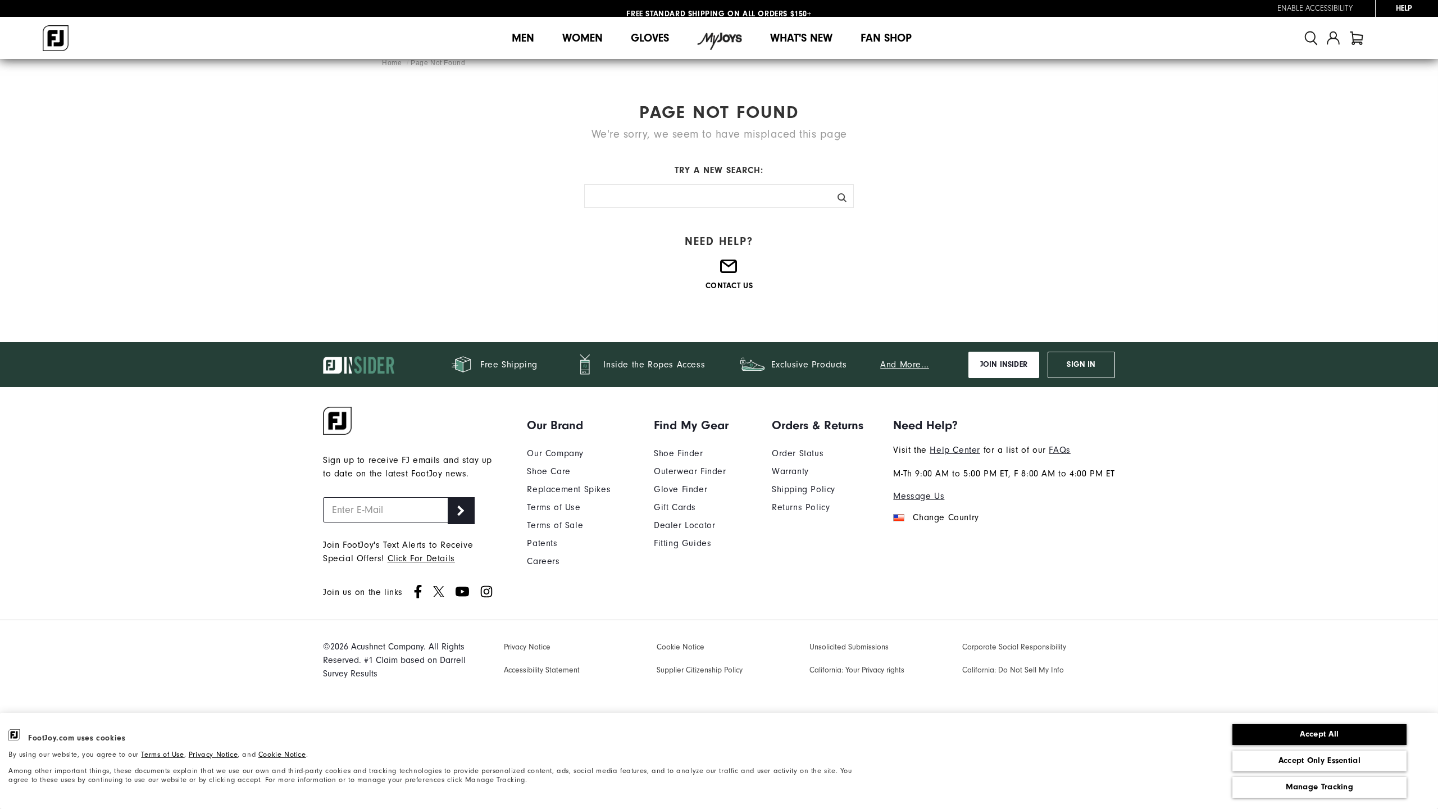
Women (582, 37)
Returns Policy (801, 507)
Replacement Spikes (569, 489)
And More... (904, 365)
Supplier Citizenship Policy (700, 670)
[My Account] (1333, 38)
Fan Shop (886, 37)
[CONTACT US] (729, 271)
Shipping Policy (803, 489)
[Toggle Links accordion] (569, 425)
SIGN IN (1081, 364)
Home (393, 63)
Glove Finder (680, 489)
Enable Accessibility (1315, 8)
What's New (801, 37)
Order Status (797, 453)
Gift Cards (675, 507)
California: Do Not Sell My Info (1013, 670)
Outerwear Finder (690, 471)
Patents (542, 543)
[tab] (1356, 38)
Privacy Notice (213, 754)
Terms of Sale (555, 525)
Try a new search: (719, 170)
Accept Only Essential (1319, 760)
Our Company (555, 453)
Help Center (955, 450)
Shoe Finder (678, 453)
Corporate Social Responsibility (1014, 647)
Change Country (946, 517)
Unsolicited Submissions (849, 647)
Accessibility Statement (542, 670)
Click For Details (421, 558)
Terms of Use (162, 754)
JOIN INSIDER (1003, 364)
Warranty (790, 471)
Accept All (1319, 734)
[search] (1311, 38)
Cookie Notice (282, 754)
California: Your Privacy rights (856, 670)
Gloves (650, 37)
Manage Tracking (1320, 787)
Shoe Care (548, 471)
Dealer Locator (684, 525)
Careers (543, 561)
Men (523, 37)
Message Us (918, 496)
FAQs (1059, 450)
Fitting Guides (682, 543)
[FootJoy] (56, 38)
